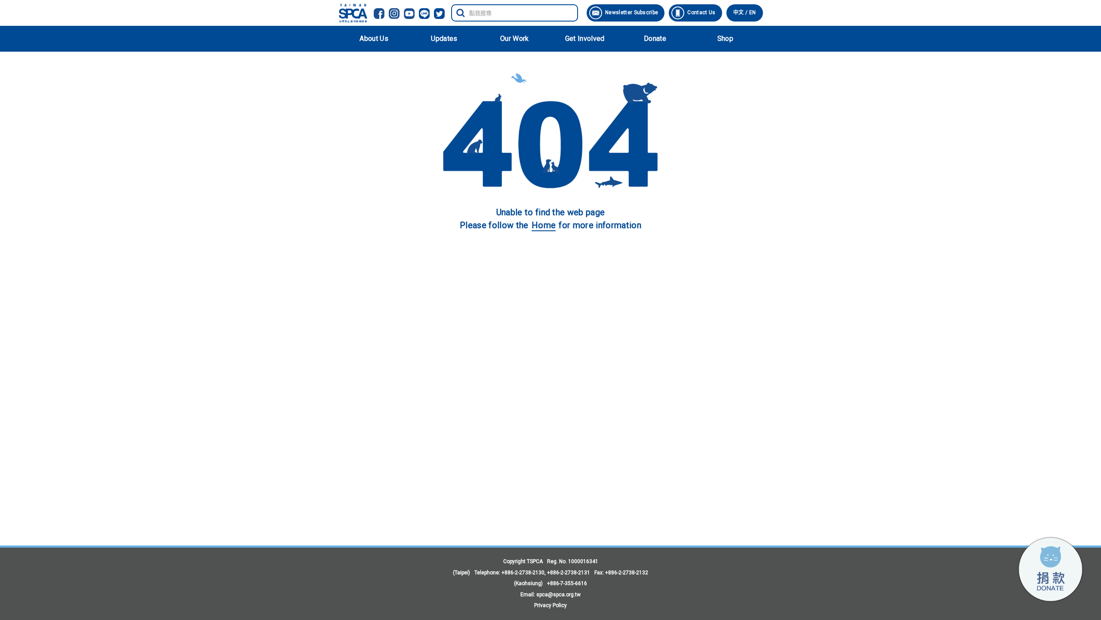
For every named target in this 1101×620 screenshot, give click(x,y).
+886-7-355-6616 (567, 583)
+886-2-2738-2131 (568, 573)
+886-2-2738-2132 (626, 573)
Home (544, 225)
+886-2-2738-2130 (522, 573)
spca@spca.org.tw (558, 595)
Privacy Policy (550, 605)
